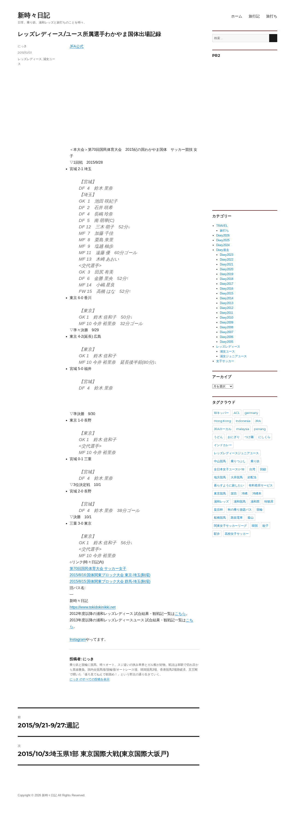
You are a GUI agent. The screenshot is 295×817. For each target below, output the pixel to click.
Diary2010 (226, 317)
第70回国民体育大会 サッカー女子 (98, 568)
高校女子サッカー (237, 533)
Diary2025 (223, 240)
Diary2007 (226, 332)
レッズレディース (30, 59)
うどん (218, 437)
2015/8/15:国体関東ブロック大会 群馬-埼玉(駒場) (110, 581)
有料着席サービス (261, 485)
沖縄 (245, 493)
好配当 (252, 477)
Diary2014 (226, 298)
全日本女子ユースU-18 (229, 469)
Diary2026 (223, 235)
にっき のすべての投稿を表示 (89, 679)
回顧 (263, 469)
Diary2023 (226, 254)
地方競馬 (220, 477)
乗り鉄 (255, 461)
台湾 (252, 469)
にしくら (264, 437)
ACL (237, 413)
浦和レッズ (221, 501)
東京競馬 (220, 493)
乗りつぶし (238, 461)
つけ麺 (249, 437)
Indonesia (243, 421)
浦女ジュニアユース (233, 356)
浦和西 (255, 501)
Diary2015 (226, 293)
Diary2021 (226, 264)
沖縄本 (256, 493)
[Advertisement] (135, 102)
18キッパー (221, 413)
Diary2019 (226, 274)
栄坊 (234, 493)
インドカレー (223, 445)
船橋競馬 (220, 517)
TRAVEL (222, 225)
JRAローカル (222, 429)
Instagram (78, 639)
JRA (258, 421)
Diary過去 (222, 250)
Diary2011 (226, 312)
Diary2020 (226, 269)
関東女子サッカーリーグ (230, 525)
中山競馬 (220, 461)
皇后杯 (218, 509)
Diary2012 (226, 308)
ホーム (236, 16)
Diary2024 (223, 245)
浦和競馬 (240, 501)
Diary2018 (226, 279)
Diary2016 (226, 288)
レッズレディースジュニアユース (236, 453)
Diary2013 (226, 303)
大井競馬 (237, 477)
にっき (22, 46)
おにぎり (234, 437)
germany (251, 413)
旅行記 (254, 16)
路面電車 (237, 517)
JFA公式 (76, 46)
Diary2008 (226, 327)
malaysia (242, 429)
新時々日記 (34, 15)
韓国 (255, 525)
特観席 (268, 501)
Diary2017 (226, 283)
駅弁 (217, 533)
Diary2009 (226, 322)
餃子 (265, 525)
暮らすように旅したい (229, 485)
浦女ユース (227, 351)
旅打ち (271, 16)
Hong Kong (222, 421)
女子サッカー (225, 361)
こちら (180, 614)
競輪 (260, 509)
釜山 (251, 517)
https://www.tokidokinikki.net (92, 607)
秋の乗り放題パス (240, 509)
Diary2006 (226, 337)
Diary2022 (226, 259)
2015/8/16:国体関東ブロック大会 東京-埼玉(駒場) (110, 575)
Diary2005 (226, 341)
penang (260, 429)
